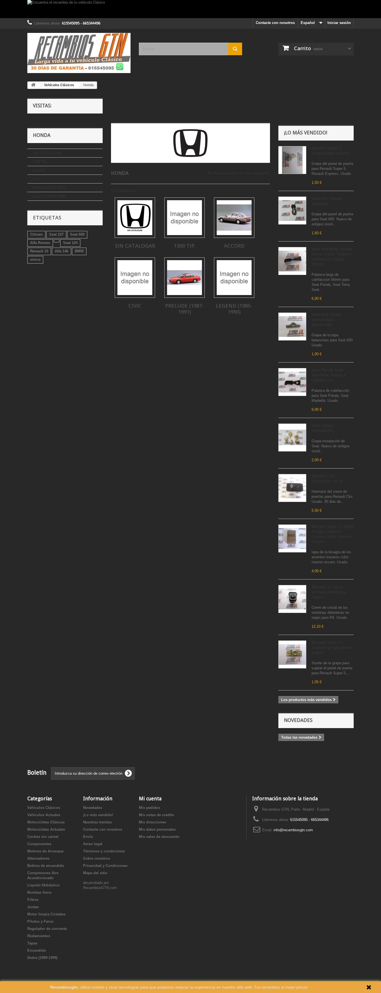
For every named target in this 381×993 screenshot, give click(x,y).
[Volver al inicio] (33, 85)
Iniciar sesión (339, 23)
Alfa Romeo (40, 243)
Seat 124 (70, 243)
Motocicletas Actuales (46, 829)
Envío (88, 837)
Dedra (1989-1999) (42, 958)
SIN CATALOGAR (47, 153)
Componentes (39, 844)
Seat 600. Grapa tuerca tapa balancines (326, 319)
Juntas (33, 907)
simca (35, 259)
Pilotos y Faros (40, 921)
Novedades (298, 720)
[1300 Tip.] (184, 217)
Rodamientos (38, 936)
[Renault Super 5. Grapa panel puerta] (292, 160)
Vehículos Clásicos (43, 808)
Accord (39, 170)
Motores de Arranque (45, 851)
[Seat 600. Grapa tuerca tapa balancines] (292, 326)
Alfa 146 (61, 251)
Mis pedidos (149, 808)
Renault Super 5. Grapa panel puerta (330, 151)
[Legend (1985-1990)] (234, 277)
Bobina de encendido (45, 866)
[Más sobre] (56, 240)
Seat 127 (56, 234)
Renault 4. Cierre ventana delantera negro (329, 592)
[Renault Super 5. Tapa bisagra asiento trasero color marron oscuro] (292, 538)
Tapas (32, 943)
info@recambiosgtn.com (293, 830)
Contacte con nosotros (275, 23)
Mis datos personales (157, 829)
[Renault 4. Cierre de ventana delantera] (292, 599)
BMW (79, 251)
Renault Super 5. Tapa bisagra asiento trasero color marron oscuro (332, 534)
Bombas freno (39, 892)
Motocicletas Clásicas (46, 822)
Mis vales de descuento (159, 837)
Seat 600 (77, 234)
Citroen (36, 234)
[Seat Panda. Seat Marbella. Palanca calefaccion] (292, 382)
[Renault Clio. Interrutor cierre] (292, 488)
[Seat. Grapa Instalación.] (292, 437)
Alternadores (38, 858)
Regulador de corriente (47, 929)
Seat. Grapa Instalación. (323, 428)
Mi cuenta (150, 798)
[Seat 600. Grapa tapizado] (292, 210)
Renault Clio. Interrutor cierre (327, 478)
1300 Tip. (40, 162)
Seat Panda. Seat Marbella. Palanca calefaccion (329, 375)
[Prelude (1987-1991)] (184, 277)
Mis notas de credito (156, 815)
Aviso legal (92, 844)
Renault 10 (39, 251)
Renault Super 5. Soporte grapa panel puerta (331, 647)
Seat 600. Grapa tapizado (326, 201)
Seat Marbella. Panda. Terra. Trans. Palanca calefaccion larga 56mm (332, 257)
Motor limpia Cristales (46, 914)
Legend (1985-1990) (49, 196)
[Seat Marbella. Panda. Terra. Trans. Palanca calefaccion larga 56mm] (292, 261)
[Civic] (135, 277)
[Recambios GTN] (79, 53)
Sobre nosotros (96, 858)
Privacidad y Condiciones (105, 866)
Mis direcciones (152, 822)
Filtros (32, 900)
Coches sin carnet (42, 837)
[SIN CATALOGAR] (135, 217)
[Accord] (234, 217)
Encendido (36, 950)
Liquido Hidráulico (43, 885)
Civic (37, 179)
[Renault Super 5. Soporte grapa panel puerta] (292, 654)
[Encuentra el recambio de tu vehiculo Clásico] (190, 9)
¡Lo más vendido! (305, 133)
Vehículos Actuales (43, 815)
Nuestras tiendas (97, 822)
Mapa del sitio (95, 873)
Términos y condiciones (104, 851)
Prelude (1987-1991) (49, 187)
